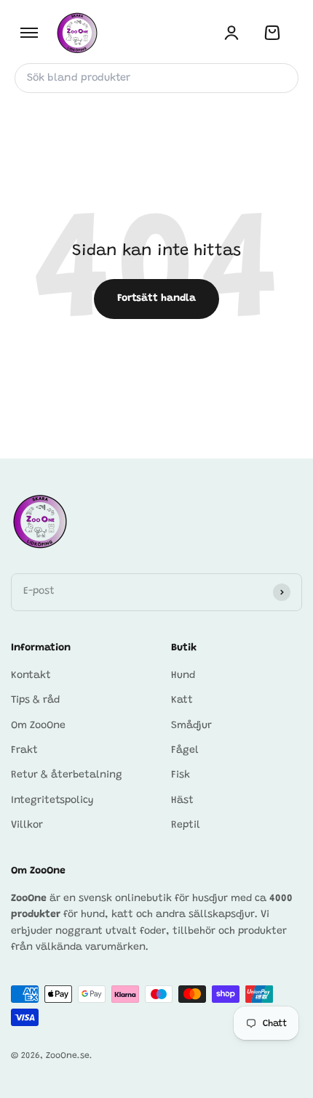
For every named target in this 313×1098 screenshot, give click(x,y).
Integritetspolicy (52, 801)
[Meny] (29, 33)
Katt (182, 700)
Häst (182, 801)
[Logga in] (231, 32)
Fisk (180, 775)
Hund (183, 676)
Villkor (27, 825)
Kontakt (31, 676)
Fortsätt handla (156, 299)
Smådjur (191, 726)
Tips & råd (35, 700)
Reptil (185, 825)
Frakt (24, 751)
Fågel (185, 751)
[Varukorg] (272, 32)
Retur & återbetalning (66, 775)
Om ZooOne (38, 726)
